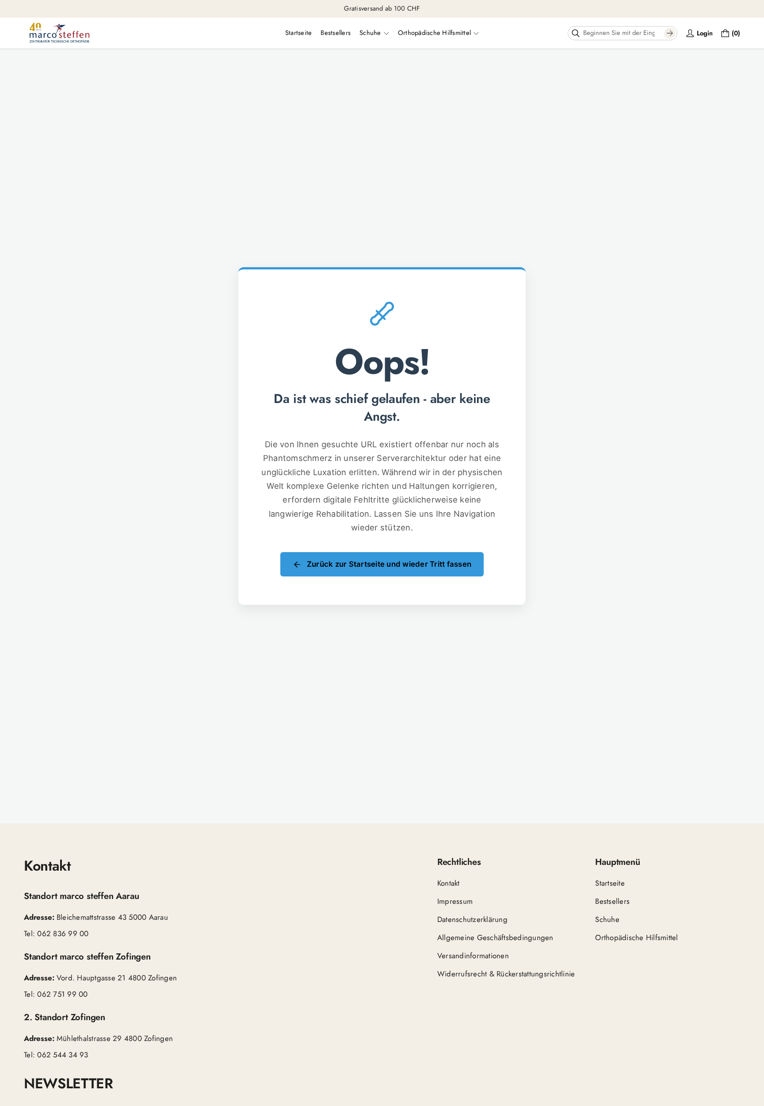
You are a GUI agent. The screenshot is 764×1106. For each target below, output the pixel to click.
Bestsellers (612, 900)
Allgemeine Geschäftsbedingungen (495, 937)
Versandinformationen (473, 955)
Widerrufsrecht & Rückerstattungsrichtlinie (506, 973)
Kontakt (448, 883)
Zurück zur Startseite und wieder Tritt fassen (389, 564)
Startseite (610, 883)
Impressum (455, 900)
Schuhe (607, 919)
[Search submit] (670, 33)
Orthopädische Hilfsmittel (636, 937)
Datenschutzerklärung (472, 919)
